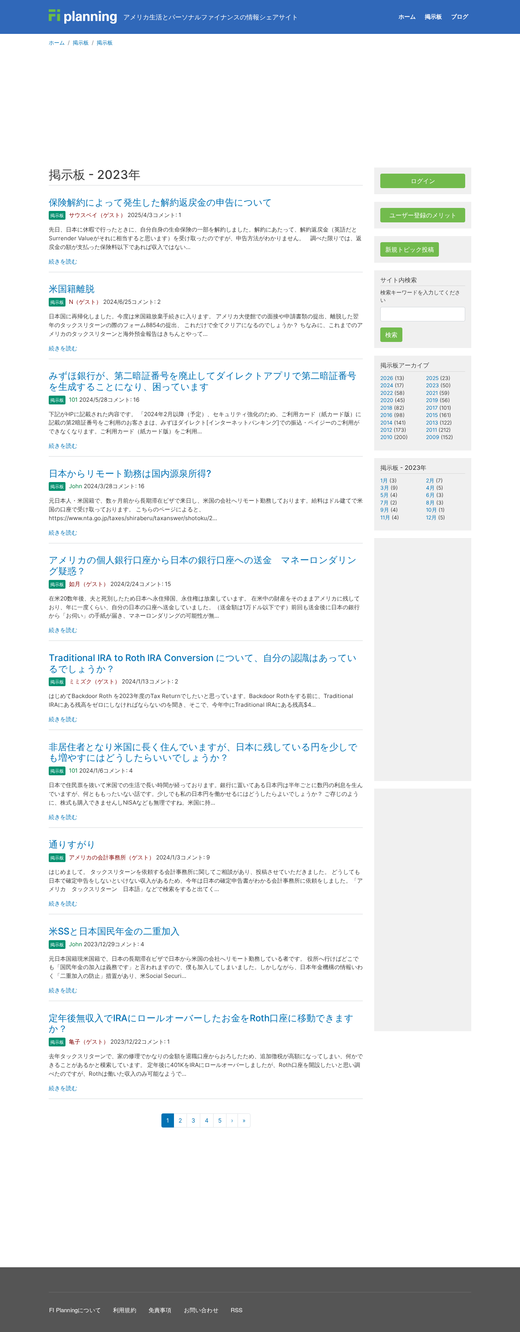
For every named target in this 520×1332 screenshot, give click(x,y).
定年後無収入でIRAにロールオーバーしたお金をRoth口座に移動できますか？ (201, 1024)
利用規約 (124, 1310)
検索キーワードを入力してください (420, 296)
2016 (386, 415)
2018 (386, 408)
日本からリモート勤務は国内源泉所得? (130, 473)
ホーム (407, 16)
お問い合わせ (201, 1310)
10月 (431, 510)
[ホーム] (83, 16)
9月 (384, 510)
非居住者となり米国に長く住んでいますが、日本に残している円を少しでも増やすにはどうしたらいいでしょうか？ (203, 752)
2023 (432, 385)
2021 (432, 393)
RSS (237, 1310)
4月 (430, 488)
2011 (431, 430)
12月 (431, 517)
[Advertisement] (260, 110)
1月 (384, 481)
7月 (384, 503)
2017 (432, 408)
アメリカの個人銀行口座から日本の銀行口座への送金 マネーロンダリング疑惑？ (203, 565)
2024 (386, 385)
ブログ (459, 16)
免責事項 (160, 1310)
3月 (384, 488)
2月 (430, 481)
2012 (386, 430)
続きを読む (63, 261)
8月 (430, 503)
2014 (386, 423)
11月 (385, 517)
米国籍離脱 (71, 288)
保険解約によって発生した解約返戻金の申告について (160, 202)
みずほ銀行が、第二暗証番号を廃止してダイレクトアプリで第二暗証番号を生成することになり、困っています (202, 381)
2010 (386, 437)
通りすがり (72, 844)
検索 (391, 335)
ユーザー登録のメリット (422, 215)
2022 (386, 393)
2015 (432, 415)
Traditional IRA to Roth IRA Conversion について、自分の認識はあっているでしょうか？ (203, 663)
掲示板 (433, 16)
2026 (386, 378)
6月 (430, 495)
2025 (432, 378)
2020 (386, 400)
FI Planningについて (75, 1310)
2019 (432, 400)
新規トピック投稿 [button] (409, 249)
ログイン (423, 181)
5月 (384, 495)
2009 (432, 437)
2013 (432, 423)
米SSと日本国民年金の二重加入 (114, 931)
